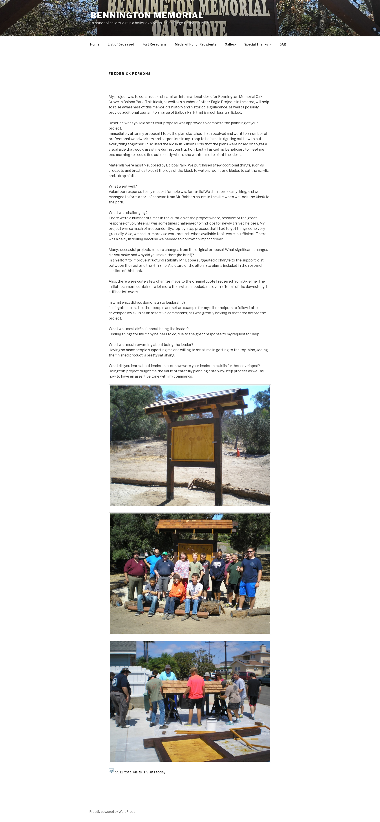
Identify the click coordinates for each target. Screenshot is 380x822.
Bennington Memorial (147, 15)
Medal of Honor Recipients (195, 44)
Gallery (230, 44)
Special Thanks (256, 44)
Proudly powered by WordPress (112, 811)
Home (94, 44)
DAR (283, 44)
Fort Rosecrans (154, 44)
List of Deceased (121, 44)
